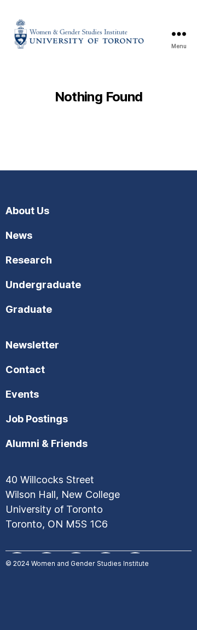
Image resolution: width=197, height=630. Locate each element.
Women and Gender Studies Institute (90, 563)
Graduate (28, 309)
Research (28, 260)
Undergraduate (43, 284)
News (18, 235)
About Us (27, 210)
